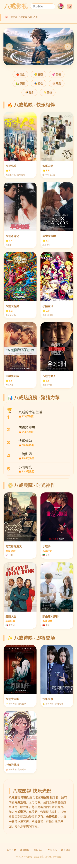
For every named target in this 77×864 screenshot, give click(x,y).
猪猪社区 (25, 850)
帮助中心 (38, 850)
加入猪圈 (65, 850)
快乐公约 (52, 850)
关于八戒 (11, 850)
